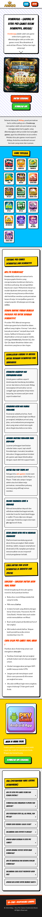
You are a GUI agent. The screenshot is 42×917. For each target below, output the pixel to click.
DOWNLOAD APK (21, 106)
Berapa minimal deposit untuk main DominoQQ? (19, 851)
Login (26, 4)
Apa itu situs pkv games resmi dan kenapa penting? (18, 793)
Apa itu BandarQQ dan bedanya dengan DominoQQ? (20, 862)
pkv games (21, 474)
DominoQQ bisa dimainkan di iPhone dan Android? (20, 804)
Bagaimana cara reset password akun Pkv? (20, 873)
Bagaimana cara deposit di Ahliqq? (19, 832)
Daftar (34, 4)
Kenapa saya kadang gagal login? (18, 824)
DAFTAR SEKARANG (20, 98)
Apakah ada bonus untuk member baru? (20, 882)
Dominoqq (12, 34)
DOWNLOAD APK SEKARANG (18, 760)
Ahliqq (21, 120)
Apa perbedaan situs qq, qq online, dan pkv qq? (20, 815)
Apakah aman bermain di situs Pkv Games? (18, 841)
